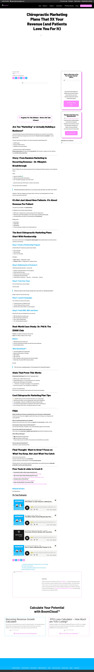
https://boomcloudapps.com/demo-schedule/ (24, 480)
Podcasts (51, 5)
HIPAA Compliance (42, 667)
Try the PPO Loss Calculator (69, 633)
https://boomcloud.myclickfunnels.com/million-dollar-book (27, 474)
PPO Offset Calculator (69, 5)
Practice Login (64, 1)
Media (71, 667)
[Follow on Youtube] (24, 78)
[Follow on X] (16, 78)
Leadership (76, 667)
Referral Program (16, 667)
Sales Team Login (56, 667)
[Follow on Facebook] (13, 78)
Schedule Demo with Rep (87, 1)
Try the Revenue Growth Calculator (26, 633)
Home (40, 5)
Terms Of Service (25, 667)
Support (71, 1)
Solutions (45, 5)
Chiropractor (18, 73)
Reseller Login (65, 667)
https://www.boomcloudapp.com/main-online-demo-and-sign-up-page (30, 483)
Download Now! (71, 133)
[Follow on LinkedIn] (26, 78)
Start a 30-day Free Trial (86, 5)
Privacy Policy (33, 667)
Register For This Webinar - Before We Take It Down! (36, 119)
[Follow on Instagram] (21, 78)
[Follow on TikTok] (19, 78)
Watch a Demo (77, 1)
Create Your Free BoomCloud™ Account (64, 588)
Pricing (76, 5)
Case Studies (59, 5)
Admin (49, 667)
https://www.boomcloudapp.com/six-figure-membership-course (28, 477)
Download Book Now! (71, 104)
